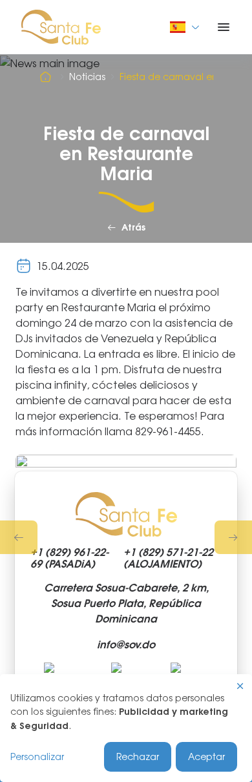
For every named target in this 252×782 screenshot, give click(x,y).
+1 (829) (69, 558)
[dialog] (126, 728)
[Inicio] (47, 77)
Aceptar (206, 756)
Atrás (133, 227)
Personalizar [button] (37, 756)
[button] (18, 537)
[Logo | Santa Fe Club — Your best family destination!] (61, 25)
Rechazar (137, 756)
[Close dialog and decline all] (240, 685)
